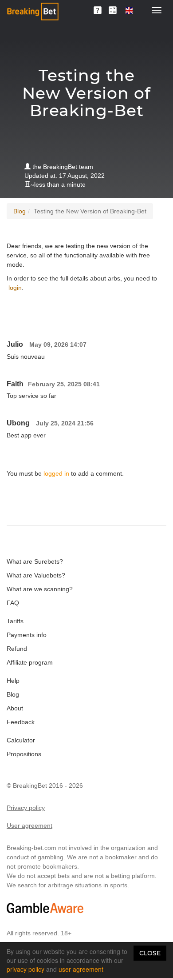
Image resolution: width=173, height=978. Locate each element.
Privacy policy (26, 807)
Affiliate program (30, 662)
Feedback (21, 721)
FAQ (13, 602)
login (15, 287)
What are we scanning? (40, 589)
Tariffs (15, 621)
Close (150, 953)
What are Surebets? (35, 561)
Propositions (24, 754)
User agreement (29, 825)
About (15, 708)
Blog (19, 211)
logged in (56, 473)
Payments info (27, 634)
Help (13, 680)
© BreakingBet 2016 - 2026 (45, 785)
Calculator (21, 740)
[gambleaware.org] (45, 908)
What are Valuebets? (36, 575)
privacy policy (25, 969)
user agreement (81, 969)
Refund (17, 648)
